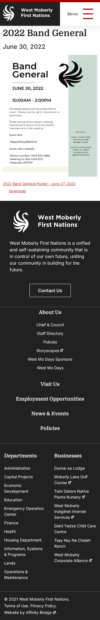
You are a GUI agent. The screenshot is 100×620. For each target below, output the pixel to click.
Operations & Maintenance (16, 574)
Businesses (68, 456)
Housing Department (23, 540)
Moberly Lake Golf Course (71, 479)
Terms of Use (16, 605)
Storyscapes (47, 350)
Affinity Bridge (39, 612)
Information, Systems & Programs (23, 551)
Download (17, 191)
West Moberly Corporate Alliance (71, 557)
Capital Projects (18, 476)
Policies (50, 342)
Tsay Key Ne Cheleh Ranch (72, 543)
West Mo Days (50, 367)
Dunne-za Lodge (69, 468)
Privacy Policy (43, 605)
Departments (20, 456)
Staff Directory (50, 333)
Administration (17, 468)
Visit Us (50, 384)
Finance (11, 522)
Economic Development (16, 488)
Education (13, 499)
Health (10, 531)
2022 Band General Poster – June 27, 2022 (39, 184)
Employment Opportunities (50, 399)
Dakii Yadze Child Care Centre (75, 528)
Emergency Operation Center (24, 511)
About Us (50, 312)
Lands (9, 563)
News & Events (50, 413)
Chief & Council (50, 324)
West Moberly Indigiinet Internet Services (70, 511)
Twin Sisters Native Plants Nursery (71, 494)
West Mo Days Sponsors (50, 359)
